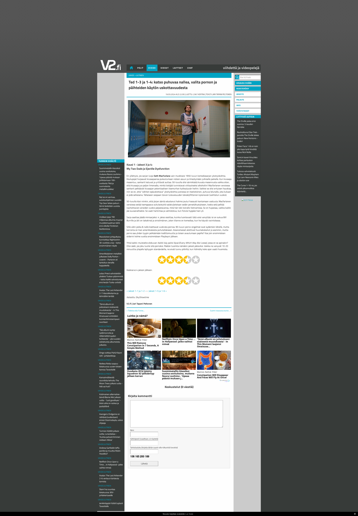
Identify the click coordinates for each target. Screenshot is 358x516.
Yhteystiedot (242, 110)
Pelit (140, 67)
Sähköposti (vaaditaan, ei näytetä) (144, 438)
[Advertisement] (179, 477)
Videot (165, 67)
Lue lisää (189, 514)
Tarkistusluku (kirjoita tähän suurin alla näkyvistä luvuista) (154, 447)
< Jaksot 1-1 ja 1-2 (136, 291)
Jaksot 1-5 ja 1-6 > (158, 291)
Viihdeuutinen (104, 164)
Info (238, 105)
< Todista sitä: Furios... (136, 310)
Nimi (132, 430)
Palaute (240, 99)
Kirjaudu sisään (244, 82)
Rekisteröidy (242, 88)
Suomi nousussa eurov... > (220, 310)
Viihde (152, 67)
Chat (190, 67)
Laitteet (178, 67)
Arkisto (240, 94)
